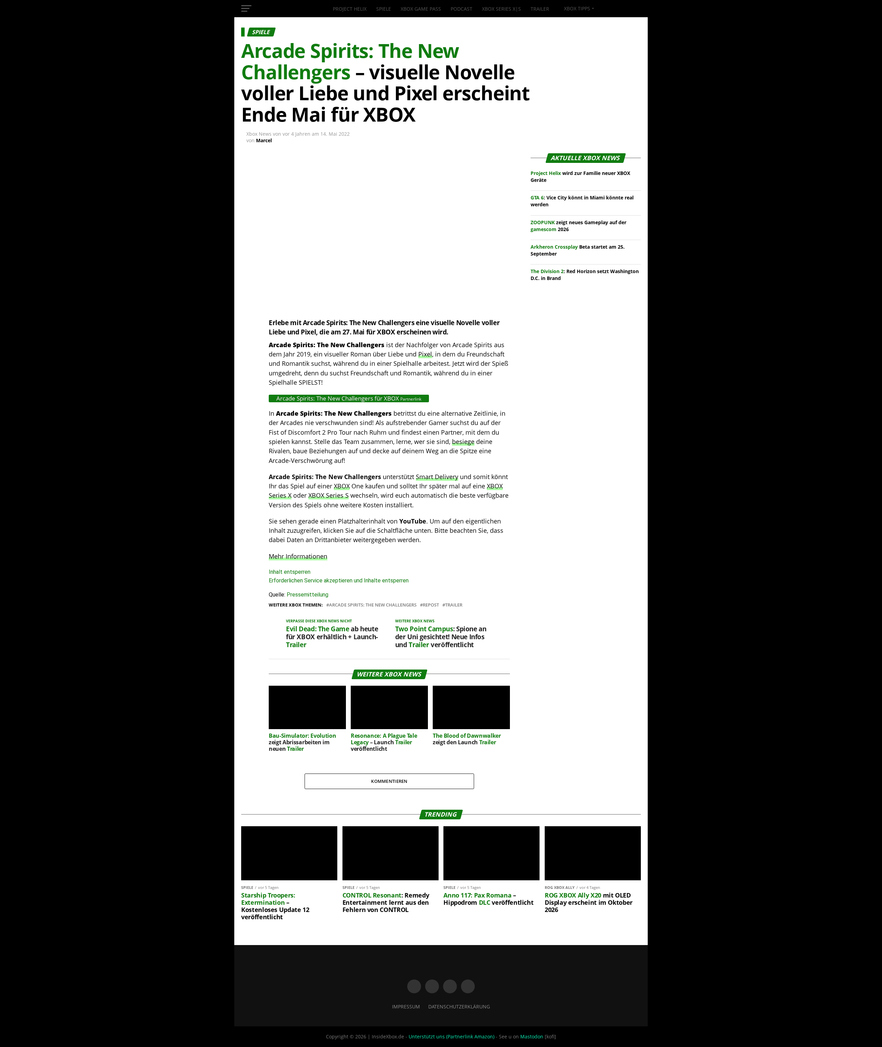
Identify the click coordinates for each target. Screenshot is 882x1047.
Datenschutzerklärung (459, 1006)
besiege (463, 441)
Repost (431, 605)
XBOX (342, 486)
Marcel (264, 140)
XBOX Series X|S (501, 9)
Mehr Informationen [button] (298, 556)
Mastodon (531, 1036)
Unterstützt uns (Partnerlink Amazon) (451, 1036)
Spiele (383, 9)
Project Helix (350, 9)
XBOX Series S (328, 495)
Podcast (461, 9)
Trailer (540, 9)
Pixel (425, 354)
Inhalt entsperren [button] (289, 572)
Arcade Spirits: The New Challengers (373, 605)
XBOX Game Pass (421, 9)
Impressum (406, 1006)
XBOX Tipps (576, 8)
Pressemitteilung (307, 594)
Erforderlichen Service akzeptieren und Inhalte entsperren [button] (339, 580)
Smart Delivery (437, 477)
